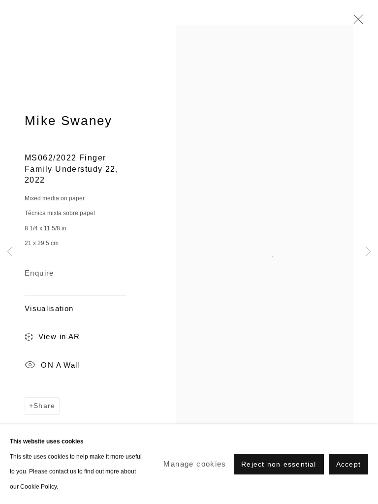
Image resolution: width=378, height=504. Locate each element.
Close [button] (355, 22)
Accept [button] (348, 464)
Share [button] (44, 406)
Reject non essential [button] (278, 464)
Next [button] (368, 252)
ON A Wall (60, 365)
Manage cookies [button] (194, 464)
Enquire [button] (39, 273)
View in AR (59, 336)
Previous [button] (10, 252)
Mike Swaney (69, 120)
